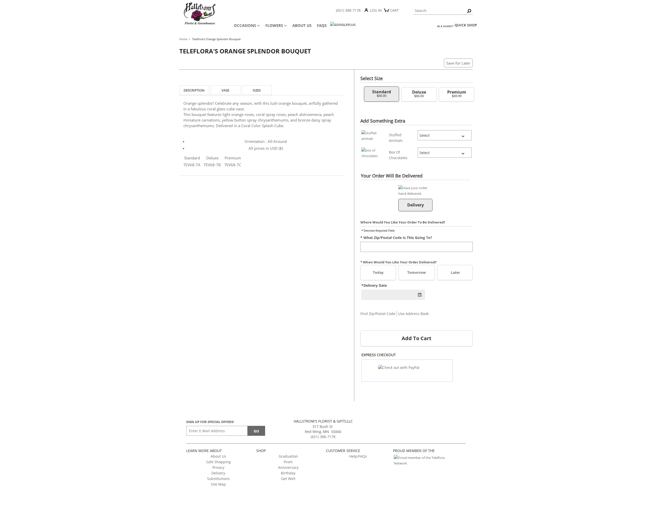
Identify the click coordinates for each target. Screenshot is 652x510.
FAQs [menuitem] (322, 25)
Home (183, 39)
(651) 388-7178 (348, 10)
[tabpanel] (262, 134)
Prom (288, 461)
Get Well (288, 478)
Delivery (218, 473)
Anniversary (288, 467)
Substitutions (218, 478)
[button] (407, 370)
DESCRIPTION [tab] (194, 90)
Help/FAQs (358, 456)
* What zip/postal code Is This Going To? (396, 237)
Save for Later (458, 63)
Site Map (218, 484)
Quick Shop (466, 25)
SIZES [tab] (257, 90)
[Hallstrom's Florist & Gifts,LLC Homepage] (207, 16)
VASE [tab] (225, 90)
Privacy (218, 467)
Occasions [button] (245, 25)
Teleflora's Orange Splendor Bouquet (216, 39)
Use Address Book (413, 313)
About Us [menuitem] (301, 25)
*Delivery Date (374, 285)
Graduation (288, 456)
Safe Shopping (218, 461)
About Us (218, 456)
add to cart (416, 338)
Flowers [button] (274, 25)
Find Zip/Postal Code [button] (377, 313)
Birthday (288, 473)
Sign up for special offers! (210, 422)
